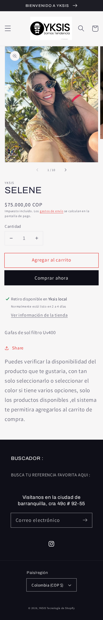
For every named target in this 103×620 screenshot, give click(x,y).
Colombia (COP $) (47, 585)
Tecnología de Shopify (61, 608)
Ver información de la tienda (39, 315)
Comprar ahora (52, 278)
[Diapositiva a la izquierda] (38, 170)
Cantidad (13, 226)
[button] (8, 29)
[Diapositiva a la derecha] (65, 170)
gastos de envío (51, 211)
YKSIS (43, 608)
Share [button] (18, 348)
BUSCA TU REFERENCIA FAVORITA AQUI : (50, 475)
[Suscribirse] (85, 520)
